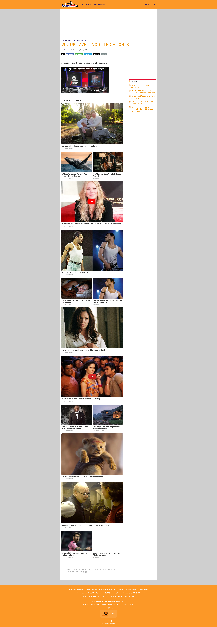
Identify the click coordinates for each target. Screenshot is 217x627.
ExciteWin (91, 593)
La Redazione (66, 50)
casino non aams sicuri (108, 589)
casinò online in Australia (79, 593)
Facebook (70, 54)
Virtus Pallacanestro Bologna (76, 40)
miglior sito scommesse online (127, 589)
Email (104, 54)
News (82, 4)
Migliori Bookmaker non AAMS (112, 596)
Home (64, 40)
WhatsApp (79, 54)
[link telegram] (149, 4)
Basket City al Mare (98, 4)
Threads (97, 54)
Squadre (88, 4)
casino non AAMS (131, 593)
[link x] (143, 4)
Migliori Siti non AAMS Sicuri (92, 596)
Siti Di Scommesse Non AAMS (114, 593)
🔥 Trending (133, 81)
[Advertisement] (108, 26)
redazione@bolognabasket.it (111, 608)
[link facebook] (146, 4)
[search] (154, 4)
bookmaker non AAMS (93, 589)
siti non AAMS (143, 589)
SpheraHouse (111, 623)
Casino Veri (100, 593)
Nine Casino (142, 593)
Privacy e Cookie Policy (76, 589)
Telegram (88, 54)
